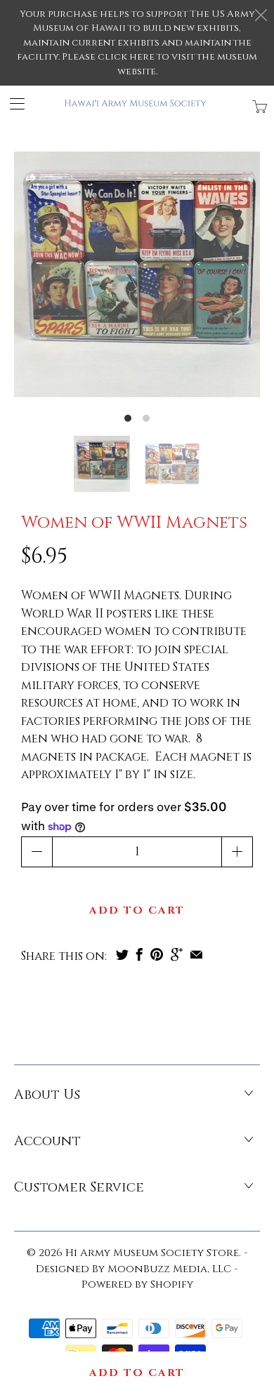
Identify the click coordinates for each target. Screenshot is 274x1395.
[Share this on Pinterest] (156, 954)
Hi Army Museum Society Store (152, 1253)
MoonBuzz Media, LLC (169, 1269)
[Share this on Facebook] (139, 954)
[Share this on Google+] (177, 954)
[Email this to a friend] (196, 954)
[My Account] (12, 103)
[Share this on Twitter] (122, 954)
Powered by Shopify (137, 1284)
